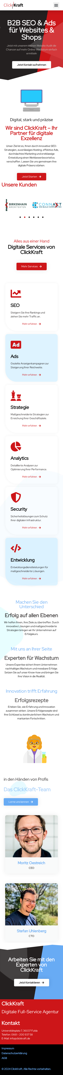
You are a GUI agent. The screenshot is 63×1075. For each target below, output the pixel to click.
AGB (4, 1058)
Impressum (8, 1048)
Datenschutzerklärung (14, 1053)
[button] (56, 5)
